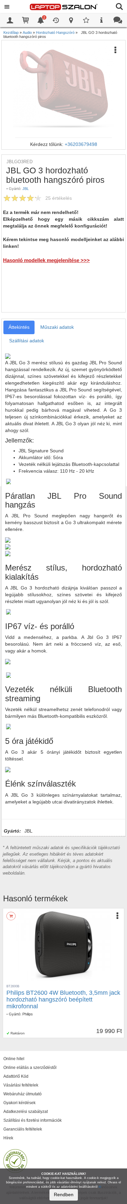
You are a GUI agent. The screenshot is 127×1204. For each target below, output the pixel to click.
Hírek (8, 1138)
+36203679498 (81, 144)
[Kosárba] (11, 916)
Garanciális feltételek (22, 1129)
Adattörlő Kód (15, 1076)
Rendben (63, 1194)
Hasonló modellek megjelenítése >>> (46, 260)
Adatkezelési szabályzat (25, 1111)
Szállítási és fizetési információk (32, 1120)
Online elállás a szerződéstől (30, 1067)
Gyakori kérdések (19, 1102)
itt (100, 1186)
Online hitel (13, 1058)
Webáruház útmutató (22, 1094)
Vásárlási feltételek (20, 1085)
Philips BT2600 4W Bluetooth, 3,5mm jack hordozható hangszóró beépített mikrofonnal (63, 999)
